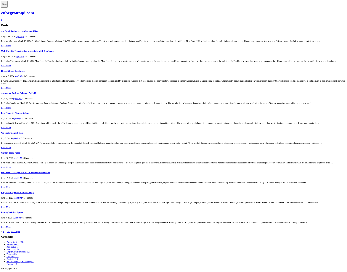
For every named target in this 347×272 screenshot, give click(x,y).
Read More (6, 46)
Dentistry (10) (12, 259)
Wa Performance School (12, 133)
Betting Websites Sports (12, 212)
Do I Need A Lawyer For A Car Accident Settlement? (25, 172)
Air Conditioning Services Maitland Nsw (19, 31)
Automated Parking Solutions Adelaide (19, 93)
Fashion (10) (12, 264)
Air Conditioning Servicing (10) (20, 261)
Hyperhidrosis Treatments (13, 71)
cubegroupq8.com (17, 12)
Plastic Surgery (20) (15, 242)
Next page (15, 231)
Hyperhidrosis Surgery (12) (18, 252)
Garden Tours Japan (10, 153)
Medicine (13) (13, 249)
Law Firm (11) (13, 256)
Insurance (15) (13, 244)
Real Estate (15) (13, 247)
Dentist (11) (12, 254)
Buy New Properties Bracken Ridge (17, 192)
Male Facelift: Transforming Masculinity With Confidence (27, 51)
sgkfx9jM (20, 36)
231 (8, 231)
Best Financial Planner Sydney (15, 113)
